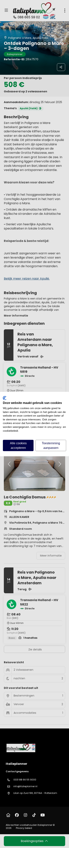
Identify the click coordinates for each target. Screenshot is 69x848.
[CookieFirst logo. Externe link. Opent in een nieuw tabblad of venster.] (4, 398)
